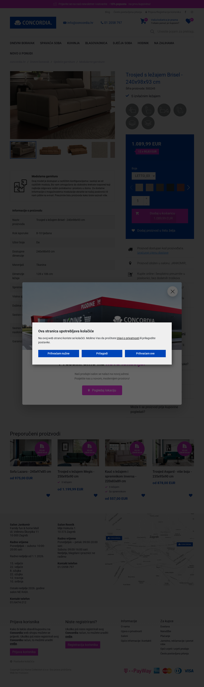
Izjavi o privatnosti (128, 338)
